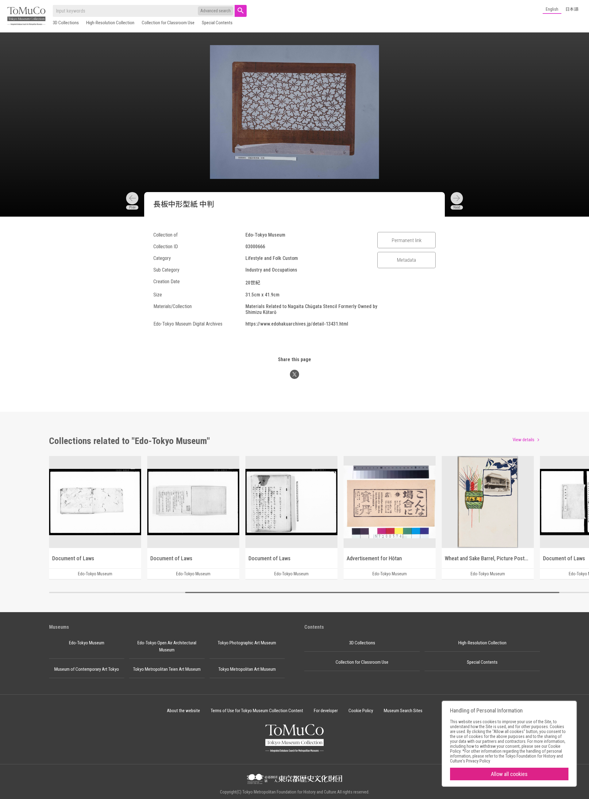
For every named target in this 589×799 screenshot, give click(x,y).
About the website (183, 710)
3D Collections (66, 22)
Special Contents (217, 22)
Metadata (406, 260)
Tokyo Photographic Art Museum (247, 643)
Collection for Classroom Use (168, 22)
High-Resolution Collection (110, 22)
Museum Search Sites (403, 710)
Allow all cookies (509, 774)
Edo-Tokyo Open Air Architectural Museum (166, 646)
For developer (326, 710)
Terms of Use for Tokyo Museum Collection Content (257, 710)
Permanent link (407, 240)
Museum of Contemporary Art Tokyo (86, 669)
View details (523, 439)
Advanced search (215, 11)
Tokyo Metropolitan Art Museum (247, 669)
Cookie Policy (360, 710)
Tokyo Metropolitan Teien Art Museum (167, 669)
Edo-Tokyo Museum (86, 643)
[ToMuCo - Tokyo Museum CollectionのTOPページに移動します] (26, 16)
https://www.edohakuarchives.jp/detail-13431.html (296, 324)
